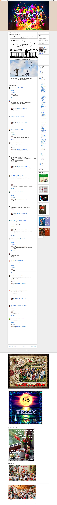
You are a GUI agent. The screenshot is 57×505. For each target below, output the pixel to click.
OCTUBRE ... (42, 148)
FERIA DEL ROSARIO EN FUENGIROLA (43, 135)
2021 (41, 73)
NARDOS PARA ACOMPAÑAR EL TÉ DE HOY (43, 110)
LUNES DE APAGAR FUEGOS (42, 113)
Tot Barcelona (13, 116)
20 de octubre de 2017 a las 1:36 (21, 326)
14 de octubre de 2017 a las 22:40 (21, 229)
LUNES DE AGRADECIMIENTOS (43, 87)
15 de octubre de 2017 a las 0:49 (18, 260)
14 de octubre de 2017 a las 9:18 (18, 129)
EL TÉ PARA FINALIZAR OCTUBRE (42, 84)
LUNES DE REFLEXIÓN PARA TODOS (43, 146)
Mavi (12, 260)
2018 (41, 77)
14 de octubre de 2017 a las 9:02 (20, 116)
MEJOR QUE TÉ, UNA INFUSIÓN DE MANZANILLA (43, 97)
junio (41, 153)
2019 (41, 76)
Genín (12, 191)
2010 (41, 168)
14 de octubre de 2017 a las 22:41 (21, 246)
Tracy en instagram (41, 32)
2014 (41, 163)
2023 (41, 71)
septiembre (42, 149)
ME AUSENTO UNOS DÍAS (43, 89)
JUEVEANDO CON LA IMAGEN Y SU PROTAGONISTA (43, 139)
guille (11, 87)
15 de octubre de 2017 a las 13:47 (23, 290)
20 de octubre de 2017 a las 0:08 (18, 318)
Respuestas (13, 92)
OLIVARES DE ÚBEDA (43, 101)
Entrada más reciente (12, 346)
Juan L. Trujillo (13, 156)
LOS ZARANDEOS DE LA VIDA (43, 103)
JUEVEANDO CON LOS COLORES (43, 122)
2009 (41, 169)
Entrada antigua (33, 346)
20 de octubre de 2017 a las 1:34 (21, 283)
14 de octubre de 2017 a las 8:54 (18, 87)
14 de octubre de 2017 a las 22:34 (21, 166)
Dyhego (12, 318)
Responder (12, 90)
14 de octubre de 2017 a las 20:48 (21, 149)
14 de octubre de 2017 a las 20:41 (21, 108)
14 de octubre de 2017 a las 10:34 (20, 156)
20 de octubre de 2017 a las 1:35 (21, 298)
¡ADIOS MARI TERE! (42, 105)
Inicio (23, 346)
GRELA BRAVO (43, 141)
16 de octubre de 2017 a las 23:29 (21, 305)
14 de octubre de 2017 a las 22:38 (21, 199)
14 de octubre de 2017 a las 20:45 (21, 122)
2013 (41, 164)
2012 (41, 165)
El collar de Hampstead (14, 290)
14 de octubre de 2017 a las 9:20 (20, 142)
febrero (42, 158)
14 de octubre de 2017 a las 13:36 (18, 191)
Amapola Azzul (13, 220)
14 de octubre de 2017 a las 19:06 (20, 238)
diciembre (42, 79)
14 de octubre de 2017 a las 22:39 (21, 213)
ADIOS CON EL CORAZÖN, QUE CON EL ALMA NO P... (43, 115)
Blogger (35, 503)
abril (41, 155)
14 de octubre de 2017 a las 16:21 (21, 220)
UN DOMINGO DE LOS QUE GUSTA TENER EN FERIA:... (43, 131)
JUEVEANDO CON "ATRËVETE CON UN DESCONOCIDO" (43, 91)
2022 (41, 72)
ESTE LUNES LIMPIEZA (42, 99)
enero (42, 159)
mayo (42, 154)
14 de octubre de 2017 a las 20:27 (21, 94)
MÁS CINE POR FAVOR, (43, 94)
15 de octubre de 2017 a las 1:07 (20, 275)
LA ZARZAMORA (13, 305)
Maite (12, 175)
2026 (41, 67)
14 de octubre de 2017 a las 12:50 (18, 175)
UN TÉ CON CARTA (42, 127)
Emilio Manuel (13, 142)
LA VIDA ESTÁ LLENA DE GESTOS (43, 125)
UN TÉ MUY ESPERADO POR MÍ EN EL (43, 143)
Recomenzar (12, 238)
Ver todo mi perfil (41, 53)
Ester (11, 129)
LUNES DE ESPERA (42, 129)
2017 (41, 78)
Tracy (14, 94)
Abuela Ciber (13, 275)
